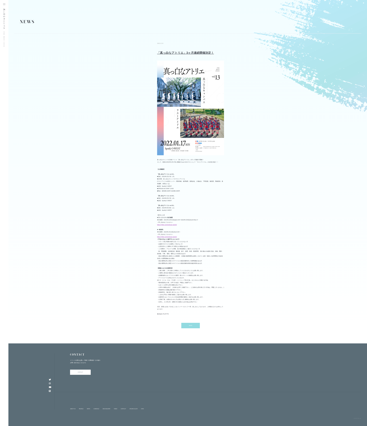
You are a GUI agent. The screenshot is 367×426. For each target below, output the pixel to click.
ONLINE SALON (134, 409)
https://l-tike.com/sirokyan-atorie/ (167, 224)
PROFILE (81, 409)
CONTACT (80, 372)
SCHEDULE (96, 409)
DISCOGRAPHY (106, 409)
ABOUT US (73, 409)
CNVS (142, 409)
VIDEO (115, 409)
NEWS (88, 409)
